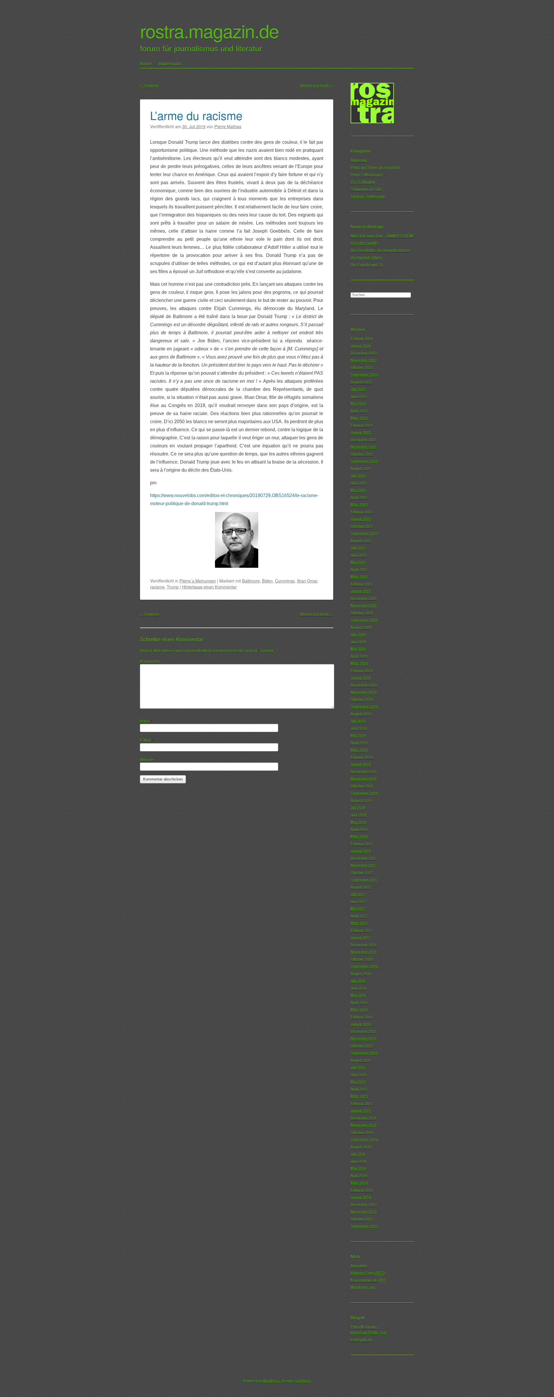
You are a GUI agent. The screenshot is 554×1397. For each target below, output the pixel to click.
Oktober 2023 (362, 367)
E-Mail (146, 740)
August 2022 (361, 468)
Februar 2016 (362, 1016)
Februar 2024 (362, 338)
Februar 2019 (362, 757)
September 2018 (364, 793)
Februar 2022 (362, 511)
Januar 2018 (361, 850)
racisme (157, 587)
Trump (173, 587)
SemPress (303, 1380)
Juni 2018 (358, 814)
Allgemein (359, 160)
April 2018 (359, 829)
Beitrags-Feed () (368, 1272)
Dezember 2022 (364, 439)
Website (147, 759)
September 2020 (364, 620)
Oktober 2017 (362, 872)
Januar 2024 (361, 345)
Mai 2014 (358, 1168)
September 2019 (364, 706)
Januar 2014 (361, 1197)
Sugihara (149, 85)
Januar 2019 (361, 764)
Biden (267, 581)
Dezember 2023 (364, 353)
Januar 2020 (361, 677)
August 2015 (361, 1060)
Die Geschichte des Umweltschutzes (380, 250)
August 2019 (361, 713)
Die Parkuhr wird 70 (367, 264)
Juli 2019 (358, 721)
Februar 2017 (362, 930)
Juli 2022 (358, 475)
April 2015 (359, 1089)
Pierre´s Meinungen (197, 581)
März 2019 (359, 749)
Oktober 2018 (362, 786)
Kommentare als (369, 1280)
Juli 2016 (358, 980)
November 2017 (364, 865)
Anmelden (359, 1265)
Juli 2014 (358, 1154)
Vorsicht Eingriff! (364, 243)
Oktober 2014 (362, 1132)
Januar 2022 (361, 519)
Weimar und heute (316, 85)
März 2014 (359, 1182)
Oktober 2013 (362, 1219)
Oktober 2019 (362, 699)
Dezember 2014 (364, 1117)
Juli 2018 (358, 807)
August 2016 (361, 973)
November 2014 (364, 1125)
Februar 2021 (362, 584)
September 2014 (364, 1139)
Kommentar (149, 661)
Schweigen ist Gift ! (367, 189)
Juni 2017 (358, 901)
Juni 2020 (358, 641)
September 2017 (364, 879)
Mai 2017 (358, 908)
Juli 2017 (358, 894)
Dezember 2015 (364, 1031)
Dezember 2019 (364, 685)
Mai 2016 (358, 995)
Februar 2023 (362, 425)
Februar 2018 (362, 843)
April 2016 (359, 1002)
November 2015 (364, 1038)
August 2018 (361, 800)
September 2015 (364, 1053)
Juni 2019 (358, 728)
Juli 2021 (358, 547)
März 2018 (359, 836)
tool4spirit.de (361, 1339)
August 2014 (361, 1146)
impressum (169, 63)
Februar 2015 (362, 1103)
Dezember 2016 (364, 944)
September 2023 (364, 374)
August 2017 (361, 887)
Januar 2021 (361, 591)
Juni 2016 (358, 988)
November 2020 (364, 605)
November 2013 (364, 1211)
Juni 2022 (358, 482)
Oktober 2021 (362, 526)
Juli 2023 (358, 389)
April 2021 (359, 569)
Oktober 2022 (362, 454)
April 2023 (359, 410)
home (145, 63)
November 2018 (364, 778)
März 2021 (359, 576)
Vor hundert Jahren (366, 257)
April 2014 (359, 1175)
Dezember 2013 (364, 1204)
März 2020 (359, 663)
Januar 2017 (361, 937)
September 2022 (364, 461)
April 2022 (359, 497)
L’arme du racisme (196, 115)
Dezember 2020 (364, 598)
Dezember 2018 (364, 771)
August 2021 (361, 540)
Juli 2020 (358, 634)
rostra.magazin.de (209, 30)
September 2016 (364, 966)
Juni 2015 (358, 1074)
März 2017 (359, 923)
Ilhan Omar (307, 581)
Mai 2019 (358, 735)
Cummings (285, 581)
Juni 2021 (358, 555)
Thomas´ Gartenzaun (368, 196)
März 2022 (359, 504)
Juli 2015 (358, 1067)
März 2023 (359, 418)
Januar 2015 (361, 1110)
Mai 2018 (358, 822)
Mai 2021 (358, 562)
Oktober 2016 (362, 959)
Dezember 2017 (364, 858)
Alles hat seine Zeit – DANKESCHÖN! (382, 235)
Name (146, 721)
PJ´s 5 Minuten (363, 181)
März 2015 (359, 1096)
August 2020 (361, 627)
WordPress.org (363, 1287)
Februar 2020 (362, 670)
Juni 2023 (358, 396)
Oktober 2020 (362, 612)
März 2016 (359, 1009)
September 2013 (364, 1226)
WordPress (271, 1380)
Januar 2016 (361, 1024)
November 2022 (364, 446)
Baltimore (251, 581)
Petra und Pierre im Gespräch (375, 167)
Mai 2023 (358, 403)
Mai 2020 (358, 648)
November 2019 (364, 692)
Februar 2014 (362, 1190)
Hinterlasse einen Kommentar (209, 587)
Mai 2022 (358, 490)
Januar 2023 (361, 432)
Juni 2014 (358, 1161)
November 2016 (364, 952)
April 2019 (359, 742)
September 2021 (364, 533)
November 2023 (364, 360)
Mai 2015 (358, 1081)
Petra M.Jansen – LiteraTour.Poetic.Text (368, 1329)
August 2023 (361, 381)
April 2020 (359, 656)
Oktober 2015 (362, 1045)
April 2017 (359, 915)
